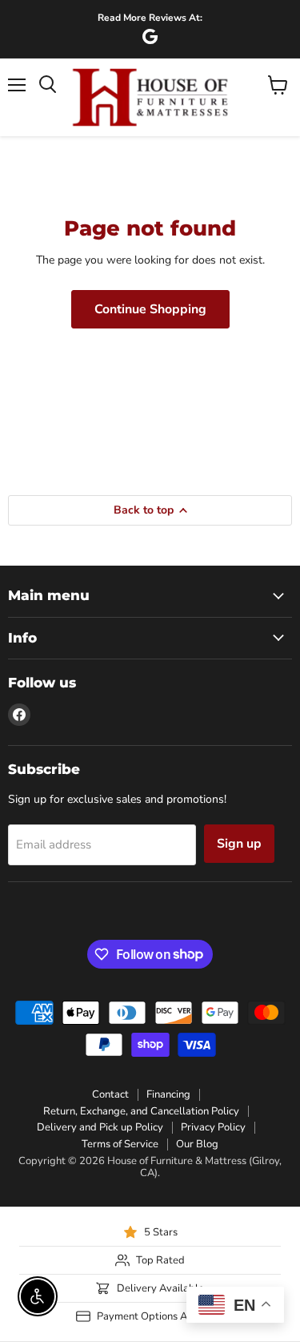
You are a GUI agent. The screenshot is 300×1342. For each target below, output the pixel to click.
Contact (110, 1094)
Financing (168, 1094)
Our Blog (197, 1144)
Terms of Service (120, 1144)
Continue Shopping (150, 309)
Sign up (239, 843)
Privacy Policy (213, 1127)
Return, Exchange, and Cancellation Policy (141, 1111)
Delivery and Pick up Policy (100, 1127)
